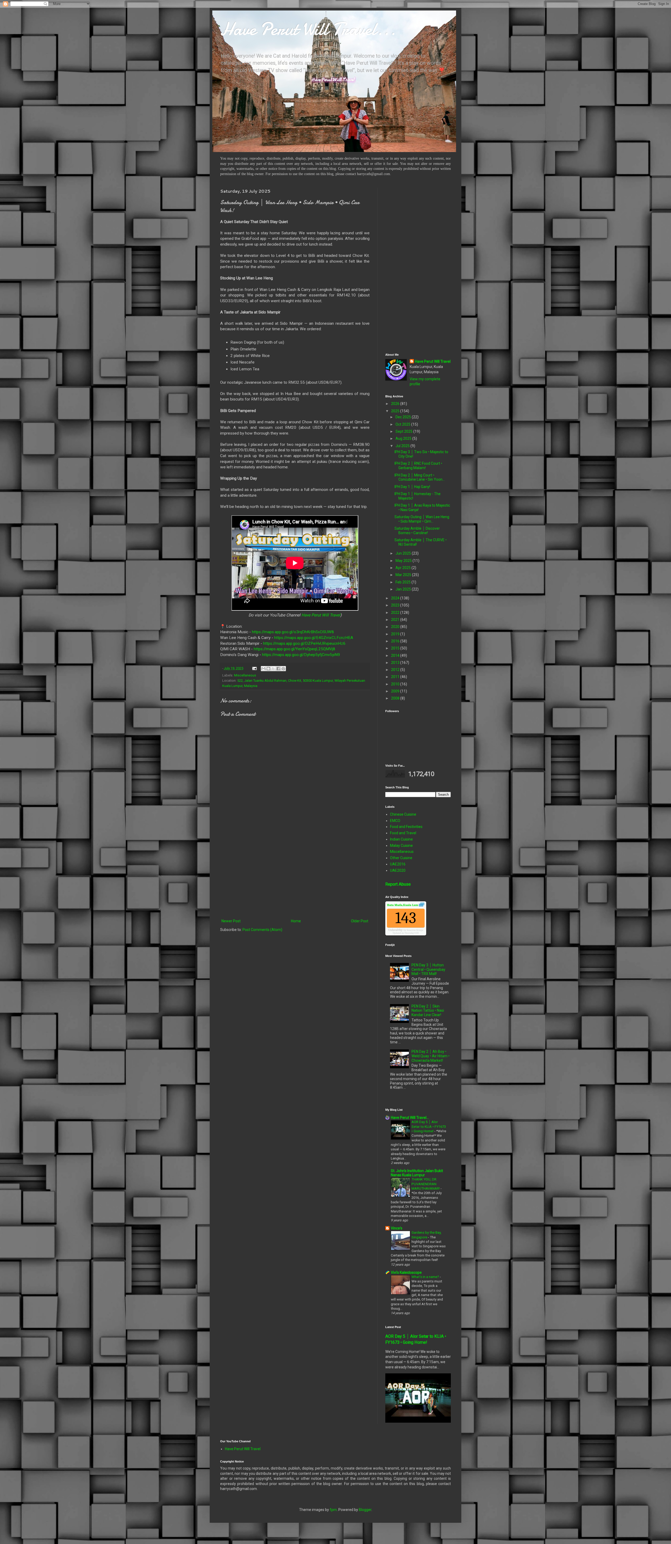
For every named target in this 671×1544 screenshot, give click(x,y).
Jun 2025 (404, 553)
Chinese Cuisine (403, 814)
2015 (395, 648)
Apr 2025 (404, 568)
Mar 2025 (404, 575)
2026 (395, 404)
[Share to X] (273, 668)
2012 (395, 670)
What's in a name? (426, 1277)
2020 (395, 627)
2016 (395, 641)
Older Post (359, 921)
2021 (395, 619)
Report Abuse (398, 884)
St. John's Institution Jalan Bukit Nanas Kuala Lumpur (417, 1173)
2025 (395, 411)
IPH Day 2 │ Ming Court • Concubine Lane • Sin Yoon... (419, 477)
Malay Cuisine (401, 845)
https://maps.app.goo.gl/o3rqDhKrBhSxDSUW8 (293, 632)
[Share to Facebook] (278, 668)
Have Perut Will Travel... (308, 28)
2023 (395, 605)
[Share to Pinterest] (283, 668)
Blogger (365, 1510)
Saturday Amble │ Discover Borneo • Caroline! (417, 530)
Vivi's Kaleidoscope (406, 1272)
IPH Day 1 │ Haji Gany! (412, 487)
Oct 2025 (403, 424)
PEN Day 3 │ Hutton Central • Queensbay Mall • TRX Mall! (428, 969)
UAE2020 (397, 870)
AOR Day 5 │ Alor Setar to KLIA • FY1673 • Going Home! (429, 1126)
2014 (395, 655)
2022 (395, 612)
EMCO (395, 821)
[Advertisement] (295, 874)
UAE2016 (397, 864)
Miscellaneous (245, 675)
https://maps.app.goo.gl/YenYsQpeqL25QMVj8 (294, 649)
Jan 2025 (404, 589)
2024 (395, 598)
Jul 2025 (403, 446)
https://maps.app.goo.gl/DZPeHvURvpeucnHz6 (304, 643)
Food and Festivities (406, 827)
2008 (395, 698)
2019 (395, 634)
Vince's (396, 1228)
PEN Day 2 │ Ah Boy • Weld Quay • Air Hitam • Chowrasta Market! (431, 1056)
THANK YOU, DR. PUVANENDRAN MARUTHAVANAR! (426, 1183)
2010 (395, 684)
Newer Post (231, 921)
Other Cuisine (401, 858)
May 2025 (404, 561)
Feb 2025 (404, 582)
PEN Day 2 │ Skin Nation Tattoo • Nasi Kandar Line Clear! (428, 1010)
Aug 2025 (404, 438)
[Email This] (263, 668)
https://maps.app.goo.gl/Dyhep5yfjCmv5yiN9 (301, 654)
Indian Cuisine (401, 839)
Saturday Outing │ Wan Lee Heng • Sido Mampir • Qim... (421, 519)
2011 (395, 677)
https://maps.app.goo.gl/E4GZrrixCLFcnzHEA (313, 637)
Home (296, 921)
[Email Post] (254, 668)
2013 (395, 662)
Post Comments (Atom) (262, 930)
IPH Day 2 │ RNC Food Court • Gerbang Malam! (418, 465)
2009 (395, 691)
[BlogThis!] (268, 668)
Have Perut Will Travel (320, 615)
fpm (333, 1510)
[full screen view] (421, 905)
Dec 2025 (404, 417)
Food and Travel (403, 833)
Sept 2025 (404, 431)
